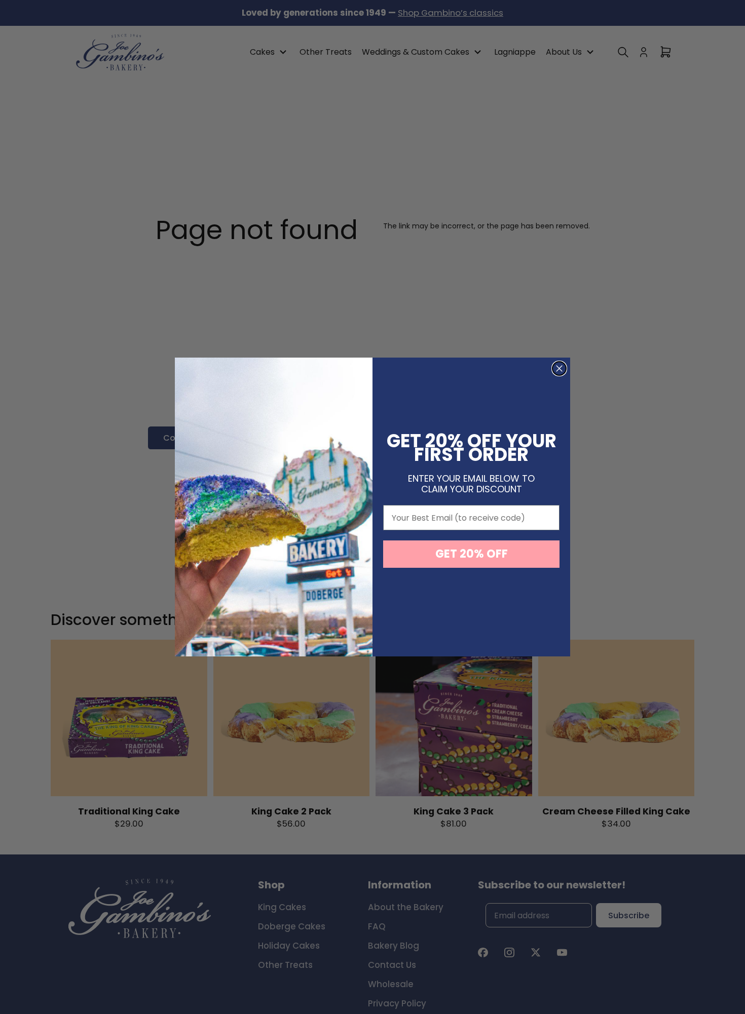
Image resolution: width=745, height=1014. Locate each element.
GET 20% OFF (471, 554)
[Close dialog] (559, 368)
